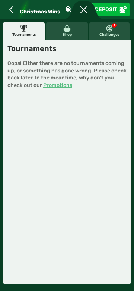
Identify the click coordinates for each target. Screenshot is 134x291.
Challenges (109, 30)
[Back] (11, 9)
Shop (67, 34)
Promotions (57, 85)
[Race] (83, 9)
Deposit (106, 9)
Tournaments (24, 34)
